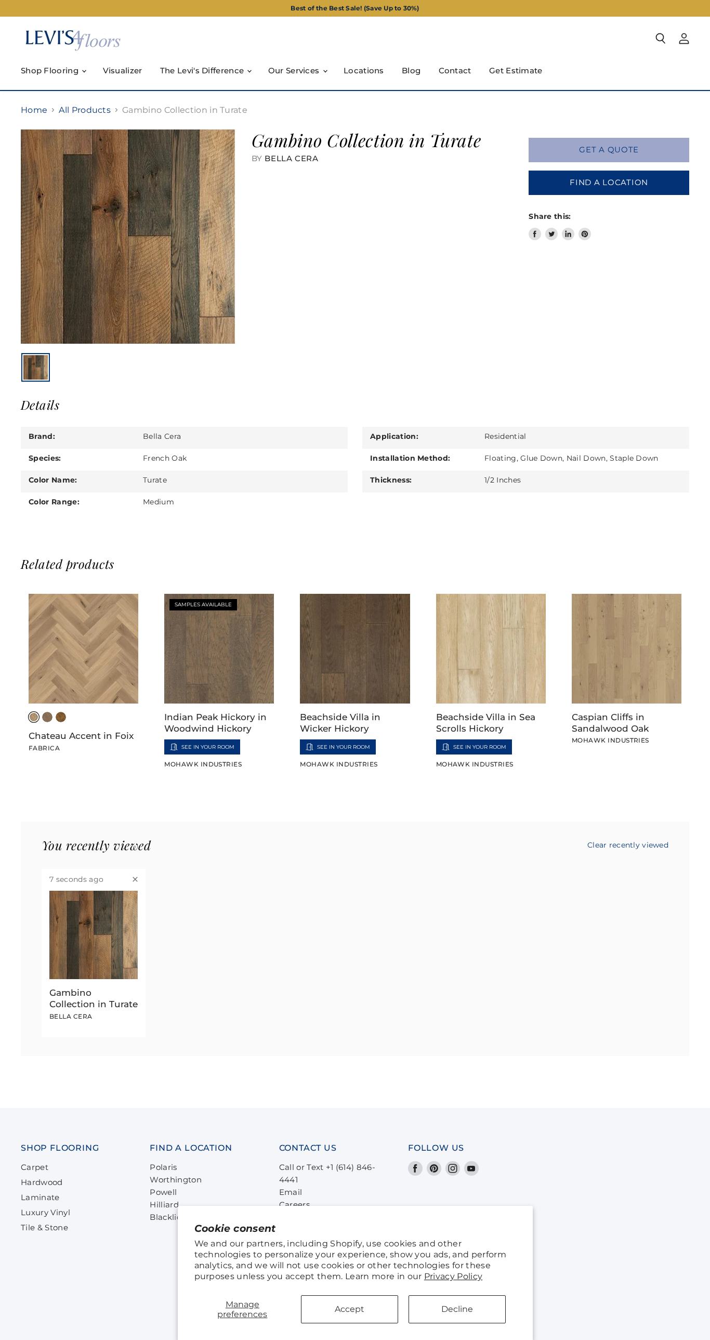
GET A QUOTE (609, 149)
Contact (455, 70)
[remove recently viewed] (135, 879)
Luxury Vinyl (45, 1212)
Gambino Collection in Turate (93, 998)
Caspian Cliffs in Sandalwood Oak (610, 723)
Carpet (34, 1167)
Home (34, 110)
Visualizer (122, 70)
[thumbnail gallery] (35, 367)
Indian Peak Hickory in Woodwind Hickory (215, 723)
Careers (294, 1204)
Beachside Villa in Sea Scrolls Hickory (485, 723)
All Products (85, 110)
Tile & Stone (44, 1227)
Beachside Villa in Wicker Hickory (340, 723)
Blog (411, 70)
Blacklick (168, 1217)
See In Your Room (207, 747)
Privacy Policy (453, 1276)
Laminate (40, 1197)
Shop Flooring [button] (51, 70)
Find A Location (609, 182)
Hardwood (42, 1182)
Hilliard (164, 1204)
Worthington (176, 1180)
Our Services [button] (295, 70)
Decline (457, 1309)
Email (291, 1192)
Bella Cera (291, 158)
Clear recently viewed (627, 845)
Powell (163, 1192)
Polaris (163, 1167)
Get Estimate (516, 70)
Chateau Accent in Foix (81, 736)
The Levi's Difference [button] (203, 70)
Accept (349, 1309)
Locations (364, 70)
